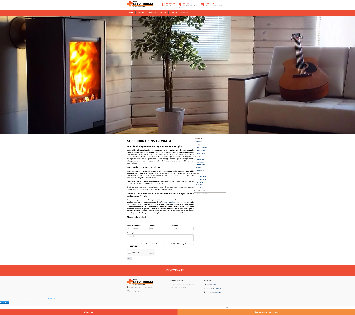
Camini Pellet (200, 162)
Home (131, 12)
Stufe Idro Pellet (201, 179)
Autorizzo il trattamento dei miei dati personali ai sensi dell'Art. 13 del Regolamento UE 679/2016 (162, 245)
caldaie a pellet (168, 202)
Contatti (184, 12)
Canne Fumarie (200, 165)
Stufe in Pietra (200, 182)
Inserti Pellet (200, 170)
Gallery (163, 12)
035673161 (212, 285)
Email (152, 225)
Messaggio (131, 233)
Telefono (175, 225)
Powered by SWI (224, 307)
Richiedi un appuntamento (267, 312)
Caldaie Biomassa (201, 147)
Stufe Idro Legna (201, 176)
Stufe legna (199, 185)
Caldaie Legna (200, 150)
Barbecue (199, 141)
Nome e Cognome (134, 225)
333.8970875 (217, 288)
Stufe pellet (199, 187)
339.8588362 (218, 292)
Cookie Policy (52, 298)
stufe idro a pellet (182, 202)
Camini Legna (200, 159)
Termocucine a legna (202, 194)
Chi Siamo (141, 12)
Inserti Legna (200, 167)
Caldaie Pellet (200, 153)
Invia (129, 258)
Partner (174, 12)
